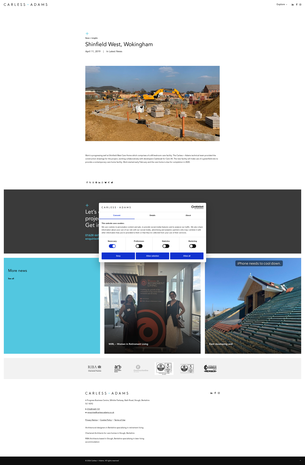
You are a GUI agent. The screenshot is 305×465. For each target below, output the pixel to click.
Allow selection (152, 256)
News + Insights (91, 38)
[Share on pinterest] (96, 182)
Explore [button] (281, 4)
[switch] (139, 246)
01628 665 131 (95, 235)
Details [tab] (152, 215)
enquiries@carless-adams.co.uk (100, 413)
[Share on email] (111, 182)
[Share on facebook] (87, 182)
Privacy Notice (91, 420)
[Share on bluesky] (105, 182)
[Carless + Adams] (25, 4)
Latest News (115, 51)
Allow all (186, 256)
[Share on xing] (108, 182)
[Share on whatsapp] (102, 182)
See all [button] (11, 279)
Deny (118, 256)
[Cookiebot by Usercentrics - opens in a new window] (193, 207)
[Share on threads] (93, 182)
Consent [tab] (116, 215)
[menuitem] (281, 4)
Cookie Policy (106, 420)
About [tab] (188, 215)
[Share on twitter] (90, 182)
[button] (292, 4)
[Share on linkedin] (99, 182)
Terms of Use (119, 420)
